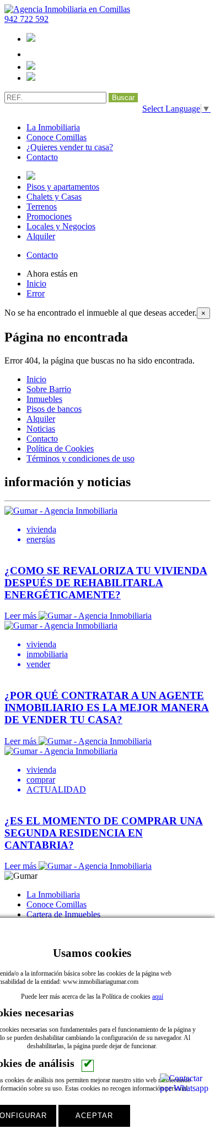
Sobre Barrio (48, 389)
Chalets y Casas (54, 196)
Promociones (49, 216)
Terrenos (41, 206)
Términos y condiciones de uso (80, 458)
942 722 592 (26, 19)
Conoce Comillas (56, 137)
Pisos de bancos (54, 409)
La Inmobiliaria (53, 127)
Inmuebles (44, 399)
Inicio (36, 283)
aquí (157, 996)
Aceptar (94, 1115)
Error (35, 293)
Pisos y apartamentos (62, 186)
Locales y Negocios (60, 226)
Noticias (40, 428)
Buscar (123, 97)
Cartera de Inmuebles (63, 914)
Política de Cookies (60, 448)
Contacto (42, 157)
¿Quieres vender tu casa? (69, 147)
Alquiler (40, 236)
